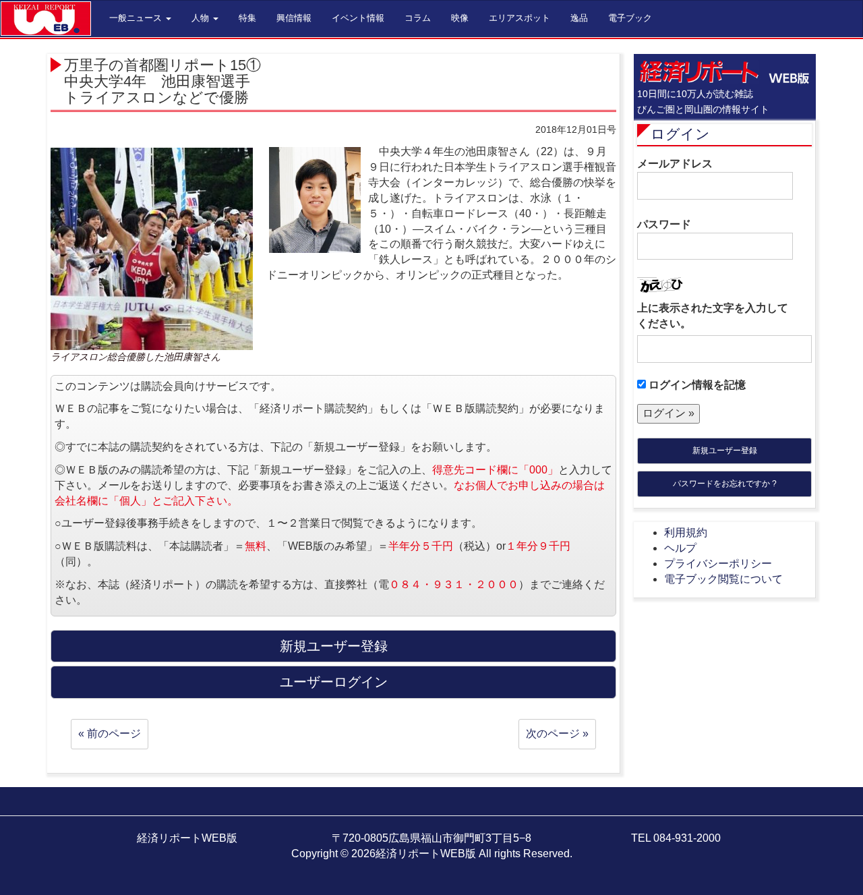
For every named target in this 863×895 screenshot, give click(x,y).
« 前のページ (109, 733)
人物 (201, 18)
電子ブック (630, 18)
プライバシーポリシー (718, 563)
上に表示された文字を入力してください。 (712, 315)
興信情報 (293, 18)
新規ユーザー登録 (724, 450)
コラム (418, 18)
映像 (460, 18)
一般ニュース (137, 18)
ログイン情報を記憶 (696, 385)
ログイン (680, 134)
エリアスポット (519, 18)
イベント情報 (358, 18)
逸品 (579, 18)
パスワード (664, 224)
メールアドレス (675, 163)
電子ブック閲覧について (723, 579)
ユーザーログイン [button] (334, 681)
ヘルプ (680, 548)
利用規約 (685, 532)
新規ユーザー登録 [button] (334, 646)
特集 (247, 18)
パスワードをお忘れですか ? (725, 483)
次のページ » (557, 733)
